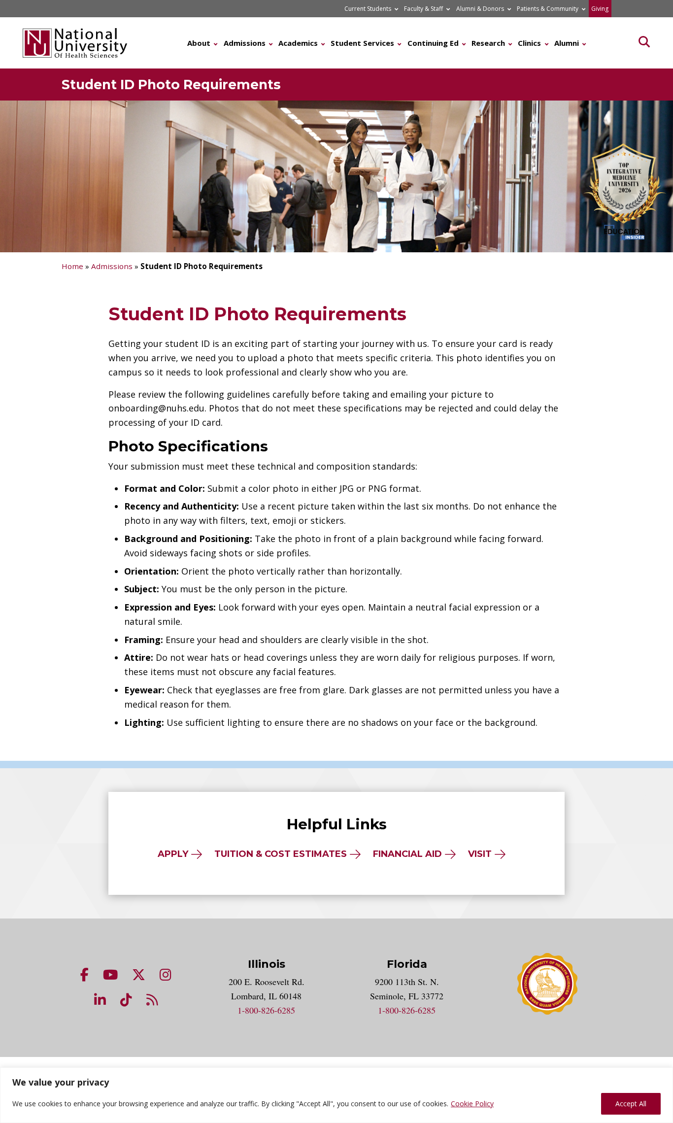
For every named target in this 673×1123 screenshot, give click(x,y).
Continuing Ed (433, 43)
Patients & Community (547, 8)
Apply (173, 854)
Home (72, 266)
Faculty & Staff (423, 8)
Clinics (529, 43)
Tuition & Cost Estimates (280, 854)
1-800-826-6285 (266, 1010)
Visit (480, 854)
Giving (599, 8)
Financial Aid (407, 854)
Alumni (566, 43)
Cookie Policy (472, 1103)
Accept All (630, 1103)
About (198, 43)
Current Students (367, 8)
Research (488, 43)
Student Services (362, 43)
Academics (298, 43)
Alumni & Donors (480, 8)
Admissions (245, 43)
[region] (336, 1095)
